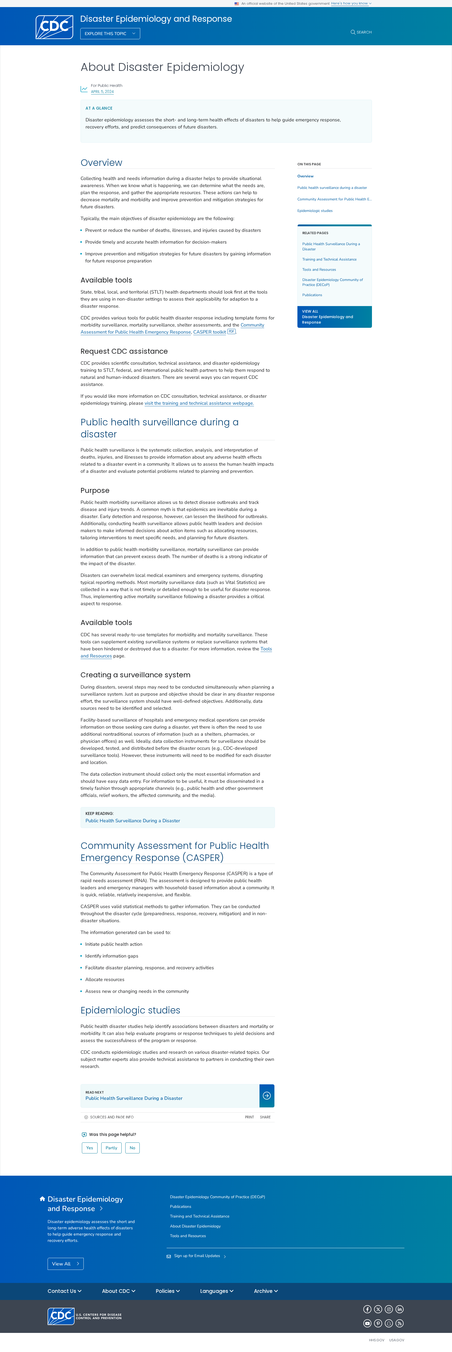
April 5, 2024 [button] (102, 91)
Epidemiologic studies (315, 211)
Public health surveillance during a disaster (332, 187)
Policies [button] (166, 1291)
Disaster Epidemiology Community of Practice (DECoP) (332, 282)
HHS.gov (377, 1340)
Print (249, 1117)
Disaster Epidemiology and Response (156, 19)
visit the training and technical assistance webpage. (199, 403)
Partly (111, 1148)
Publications (312, 294)
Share (265, 1117)
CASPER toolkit (209, 332)
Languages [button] (214, 1291)
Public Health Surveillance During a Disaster (133, 821)
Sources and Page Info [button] (112, 1117)
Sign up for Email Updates (197, 1255)
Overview (305, 176)
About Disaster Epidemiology (195, 1226)
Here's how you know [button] (350, 3)
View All (62, 1264)
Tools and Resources (319, 269)
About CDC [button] (116, 1291)
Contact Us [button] (62, 1291)
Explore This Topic (106, 34)
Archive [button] (264, 1291)
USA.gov (396, 1340)
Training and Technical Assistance (329, 259)
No (132, 1148)
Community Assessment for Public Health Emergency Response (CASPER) (334, 199)
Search (364, 32)
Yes (89, 1148)
